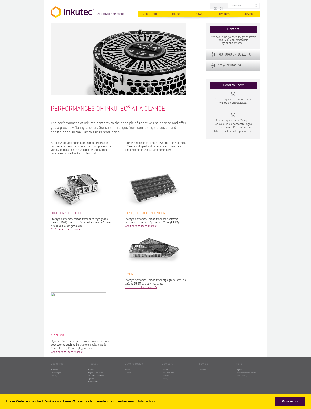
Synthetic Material (96, 375)
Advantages (56, 372)
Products (174, 13)
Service (248, 13)
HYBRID (131, 274)
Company (223, 13)
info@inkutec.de (229, 65)
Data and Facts (168, 372)
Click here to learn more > (67, 229)
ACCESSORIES (62, 335)
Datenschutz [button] (145, 401)
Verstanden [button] (290, 401)
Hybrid (91, 378)
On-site (128, 372)
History (165, 378)
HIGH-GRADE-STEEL (66, 213)
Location (165, 375)
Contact (202, 370)
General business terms (246, 372)
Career (165, 370)
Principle (54, 370)
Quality (54, 375)
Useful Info (150, 13)
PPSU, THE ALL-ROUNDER (145, 213)
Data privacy (241, 375)
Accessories (93, 381)
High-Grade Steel (95, 372)
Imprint (239, 370)
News (198, 13)
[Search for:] (243, 5)
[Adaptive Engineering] (72, 12)
